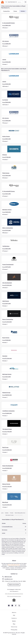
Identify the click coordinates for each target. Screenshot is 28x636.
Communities (6, 11)
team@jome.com (8, 579)
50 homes (4, 177)
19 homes (4, 27)
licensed (12, 589)
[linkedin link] (12, 605)
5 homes (4, 64)
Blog (14, 624)
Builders (23, 11)
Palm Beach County (9, 515)
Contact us (14, 618)
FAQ (14, 615)
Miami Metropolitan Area (20, 512)
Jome (2, 512)
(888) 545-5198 (8, 576)
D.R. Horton (4, 529)
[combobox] (20, 2)
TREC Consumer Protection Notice (14, 596)
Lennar (3, 533)
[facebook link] (15, 605)
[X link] (19, 605)
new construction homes (13, 565)
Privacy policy (14, 629)
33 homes (4, 269)
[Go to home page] (2, 2)
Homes (15, 11)
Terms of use (14, 626)
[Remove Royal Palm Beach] (16, 2)
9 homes (4, 306)
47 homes (4, 196)
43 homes (4, 214)
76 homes (4, 123)
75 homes (4, 141)
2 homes (4, 507)
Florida (11, 512)
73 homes (4, 159)
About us (14, 612)
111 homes (5, 104)
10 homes (4, 287)
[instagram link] (8, 605)
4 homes (4, 434)
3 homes (4, 452)
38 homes (4, 232)
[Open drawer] (25, 2)
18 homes (4, 46)
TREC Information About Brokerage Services (14, 593)
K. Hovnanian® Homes (7, 526)
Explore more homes (14, 584)
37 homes (4, 251)
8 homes (4, 342)
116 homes (5, 86)
